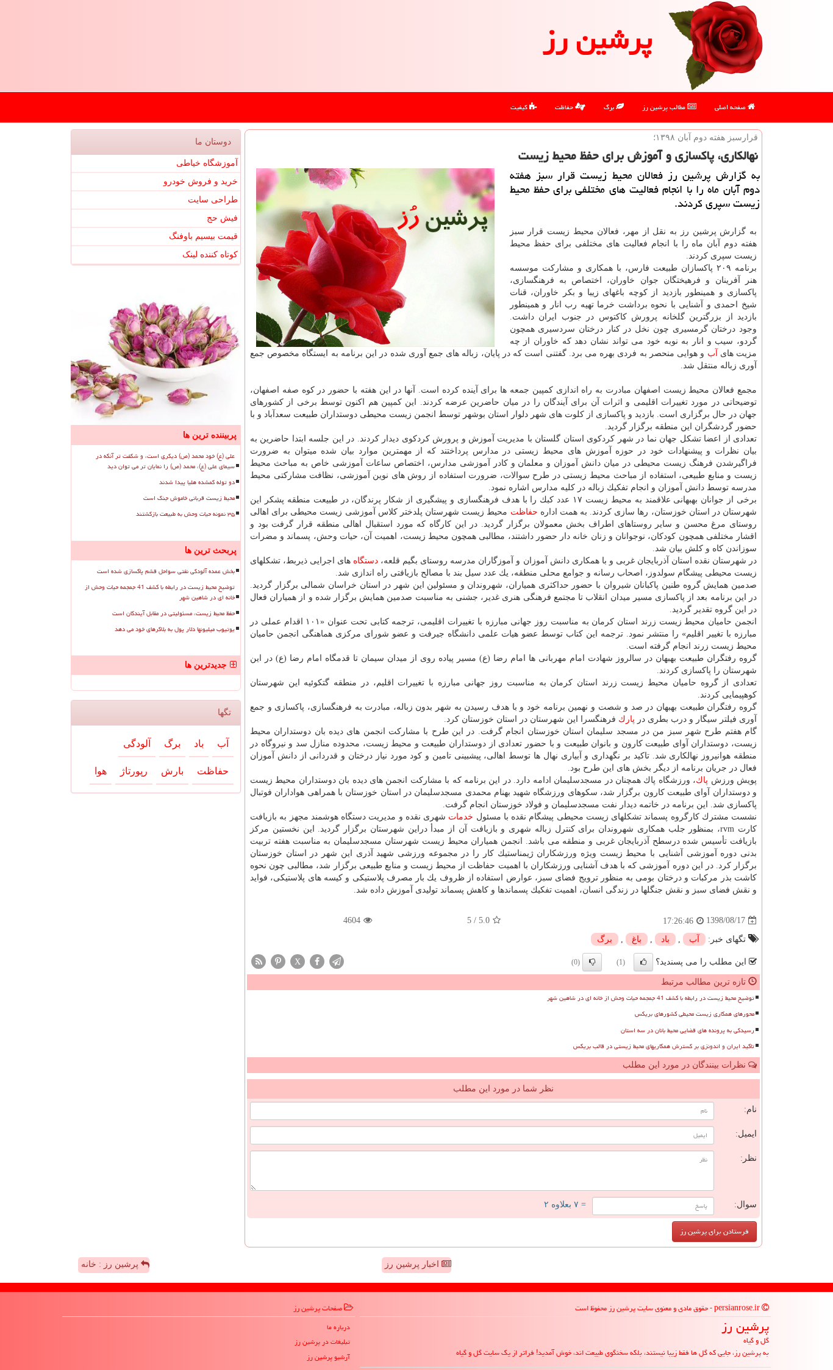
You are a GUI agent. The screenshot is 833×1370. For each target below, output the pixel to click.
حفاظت (565, 107)
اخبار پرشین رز (413, 1264)
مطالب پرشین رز (664, 107)
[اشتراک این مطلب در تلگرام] (336, 960)
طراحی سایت (213, 199)
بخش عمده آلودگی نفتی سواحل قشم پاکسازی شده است (166, 571)
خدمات (460, 816)
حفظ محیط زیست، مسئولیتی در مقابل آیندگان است (173, 613)
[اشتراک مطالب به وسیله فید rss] (258, 960)
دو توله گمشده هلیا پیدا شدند (197, 482)
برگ (610, 107)
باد (665, 939)
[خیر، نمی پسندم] (592, 962)
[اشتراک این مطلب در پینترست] (278, 960)
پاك (702, 780)
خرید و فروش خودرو (200, 181)
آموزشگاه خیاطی (207, 163)
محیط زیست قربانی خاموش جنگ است (189, 498)
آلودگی (137, 743)
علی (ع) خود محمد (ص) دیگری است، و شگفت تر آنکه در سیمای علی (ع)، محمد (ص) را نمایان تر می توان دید (165, 461)
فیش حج (222, 218)
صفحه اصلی (731, 107)
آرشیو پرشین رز (328, 1356)
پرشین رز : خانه (111, 1264)
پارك (626, 719)
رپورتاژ (134, 771)
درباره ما (338, 1327)
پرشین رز (597, 39)
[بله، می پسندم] (643, 962)
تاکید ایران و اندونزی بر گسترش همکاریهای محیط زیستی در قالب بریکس (663, 1046)
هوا (101, 771)
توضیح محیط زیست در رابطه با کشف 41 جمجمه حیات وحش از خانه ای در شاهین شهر (650, 998)
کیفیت (519, 107)
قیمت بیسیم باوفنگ (203, 236)
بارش (172, 771)
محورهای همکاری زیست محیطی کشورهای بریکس (694, 1014)
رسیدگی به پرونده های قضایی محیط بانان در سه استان (687, 1030)
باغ (637, 939)
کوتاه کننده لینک (210, 254)
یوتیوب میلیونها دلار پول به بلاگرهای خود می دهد (175, 629)
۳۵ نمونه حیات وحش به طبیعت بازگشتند (185, 514)
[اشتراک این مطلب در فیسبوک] (317, 960)
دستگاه (365, 560)
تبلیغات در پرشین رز (322, 1341)
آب (712, 353)
